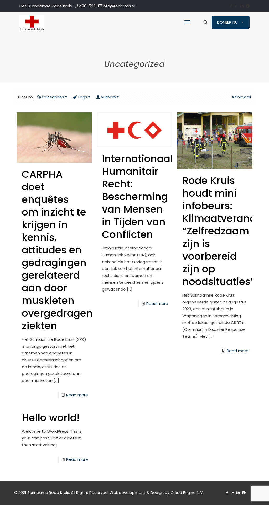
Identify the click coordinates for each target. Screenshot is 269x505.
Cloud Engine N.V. (187, 492)
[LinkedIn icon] (242, 6)
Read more (77, 395)
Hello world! (51, 417)
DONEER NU (227, 22)
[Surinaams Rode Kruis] (31, 22)
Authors (108, 97)
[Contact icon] (248, 6)
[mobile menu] (187, 22)
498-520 (87, 6)
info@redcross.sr (119, 6)
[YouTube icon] (237, 6)
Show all (243, 97)
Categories (53, 97)
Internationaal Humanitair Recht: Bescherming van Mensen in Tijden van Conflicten (137, 196)
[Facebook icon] (231, 6)
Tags (82, 97)
